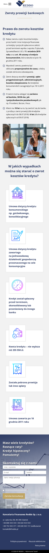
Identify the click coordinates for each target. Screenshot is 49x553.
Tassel (35, 551)
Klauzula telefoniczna (37, 541)
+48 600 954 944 (24, 523)
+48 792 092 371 (9, 526)
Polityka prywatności (11, 487)
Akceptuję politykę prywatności (16, 490)
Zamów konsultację (14, 496)
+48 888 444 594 (9, 523)
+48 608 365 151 (24, 526)
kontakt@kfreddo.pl (10, 529)
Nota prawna (40, 545)
